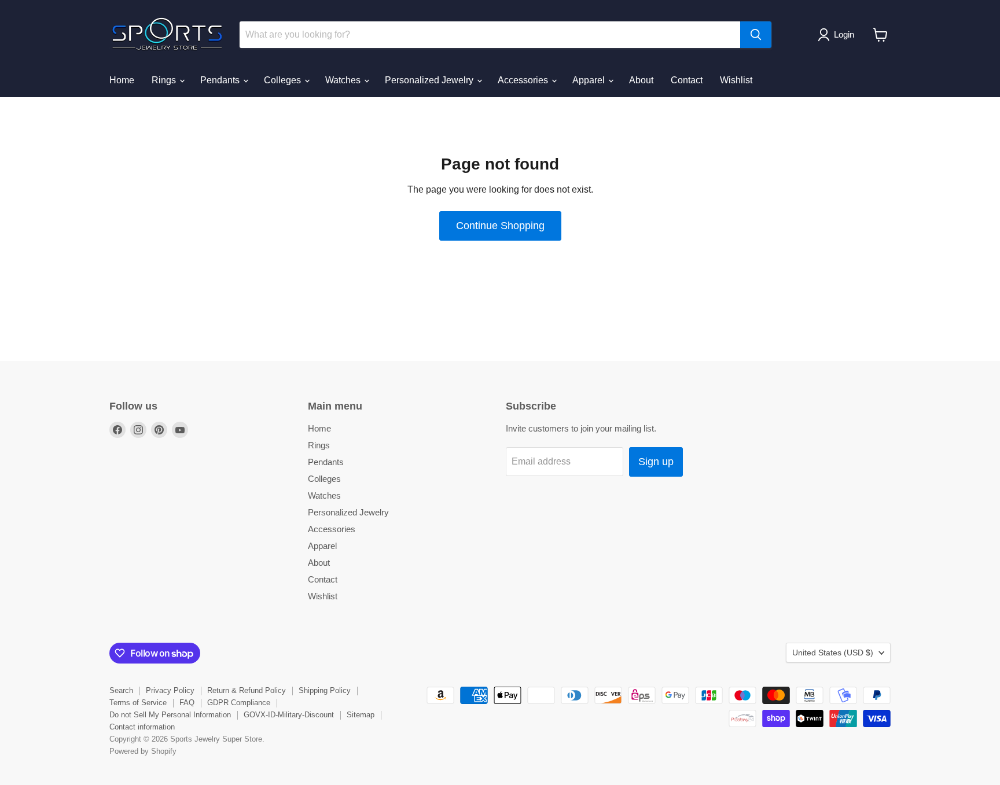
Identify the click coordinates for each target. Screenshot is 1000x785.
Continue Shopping (500, 225)
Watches (344, 80)
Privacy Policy (170, 690)
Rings (165, 80)
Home (121, 80)
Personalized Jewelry (430, 80)
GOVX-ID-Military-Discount (289, 714)
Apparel (589, 80)
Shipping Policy (325, 690)
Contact (687, 80)
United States (832, 652)
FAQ (186, 702)
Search (121, 690)
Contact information (142, 727)
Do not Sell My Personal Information (170, 714)
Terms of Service (138, 702)
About (641, 80)
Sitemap (360, 714)
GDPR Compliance (238, 702)
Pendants (221, 80)
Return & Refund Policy (246, 690)
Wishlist (736, 80)
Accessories (524, 80)
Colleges (283, 80)
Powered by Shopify (143, 751)
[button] (838, 35)
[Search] (755, 34)
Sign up (656, 461)
